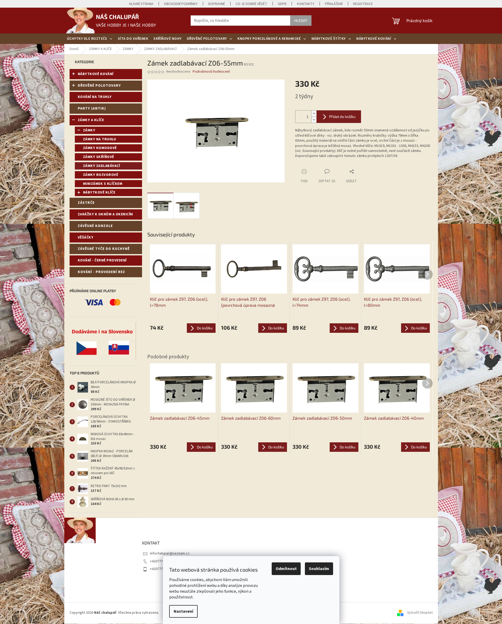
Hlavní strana (141, 4)
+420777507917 (162, 561)
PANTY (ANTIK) (92, 108)
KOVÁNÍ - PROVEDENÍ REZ (101, 272)
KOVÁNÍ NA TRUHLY (95, 97)
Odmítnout (286, 569)
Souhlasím (319, 569)
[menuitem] (89, 38)
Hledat (300, 20)
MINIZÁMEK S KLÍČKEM (103, 183)
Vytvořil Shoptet (420, 612)
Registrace (363, 4)
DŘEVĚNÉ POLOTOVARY (99, 85)
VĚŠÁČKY (86, 237)
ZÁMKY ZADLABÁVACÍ (101, 166)
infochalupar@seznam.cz (169, 553)
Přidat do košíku (342, 116)
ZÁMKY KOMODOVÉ (100, 148)
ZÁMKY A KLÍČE (91, 120)
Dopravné (216, 4)
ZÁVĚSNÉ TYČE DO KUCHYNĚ (104, 248)
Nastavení (183, 611)
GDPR (282, 4)
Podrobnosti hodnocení (211, 71)
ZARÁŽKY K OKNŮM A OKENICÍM (105, 214)
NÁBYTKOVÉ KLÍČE (99, 192)
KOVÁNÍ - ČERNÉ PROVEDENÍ (102, 260)
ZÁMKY (89, 130)
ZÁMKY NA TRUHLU (99, 139)
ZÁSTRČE (86, 202)
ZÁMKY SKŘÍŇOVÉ (98, 157)
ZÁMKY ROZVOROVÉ (100, 174)
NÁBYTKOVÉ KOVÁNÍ (96, 74)
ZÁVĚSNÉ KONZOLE (95, 226)
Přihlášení (334, 4)
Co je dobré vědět (251, 4)
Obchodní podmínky (181, 4)
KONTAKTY (305, 4)
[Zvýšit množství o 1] (313, 114)
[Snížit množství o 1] (313, 120)
